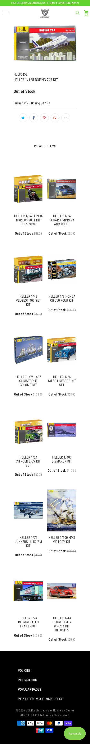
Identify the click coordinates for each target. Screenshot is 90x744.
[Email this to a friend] (65, 117)
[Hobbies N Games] (45, 12)
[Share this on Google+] (55, 117)
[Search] (77, 13)
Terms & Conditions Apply (63, 2)
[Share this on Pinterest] (44, 117)
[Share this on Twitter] (23, 117)
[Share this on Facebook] (33, 117)
